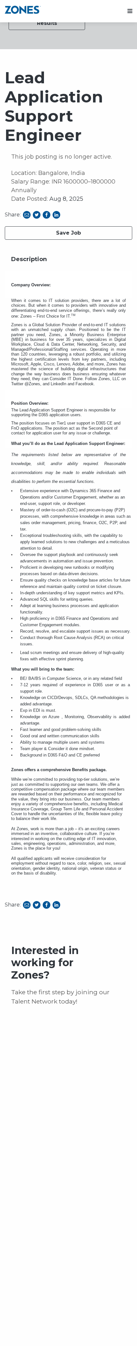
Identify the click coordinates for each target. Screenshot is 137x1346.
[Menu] (129, 11)
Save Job (68, 233)
